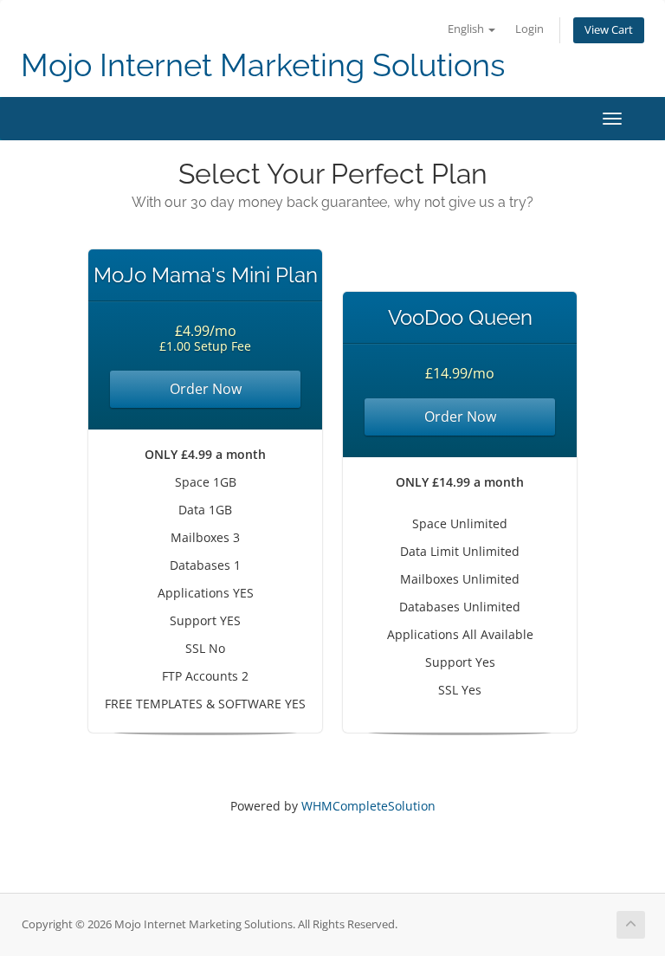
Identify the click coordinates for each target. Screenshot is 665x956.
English (467, 29)
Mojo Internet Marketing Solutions (263, 65)
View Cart (608, 30)
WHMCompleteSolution (368, 806)
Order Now (206, 388)
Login (529, 29)
